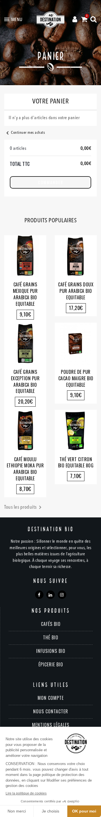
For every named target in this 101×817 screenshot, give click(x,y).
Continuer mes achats (24, 133)
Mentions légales (50, 724)
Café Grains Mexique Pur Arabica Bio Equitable (25, 294)
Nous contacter (50, 711)
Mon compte (51, 697)
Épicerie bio (50, 664)
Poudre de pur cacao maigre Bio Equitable (75, 378)
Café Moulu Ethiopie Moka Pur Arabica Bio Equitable (25, 469)
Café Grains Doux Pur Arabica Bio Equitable (75, 291)
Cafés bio (51, 624)
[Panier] (84, 19)
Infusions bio (50, 651)
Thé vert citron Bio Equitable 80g (76, 462)
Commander (50, 182)
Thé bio (50, 637)
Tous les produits (23, 507)
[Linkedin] (50, 594)
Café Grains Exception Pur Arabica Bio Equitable (25, 381)
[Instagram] (62, 594)
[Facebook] (39, 594)
